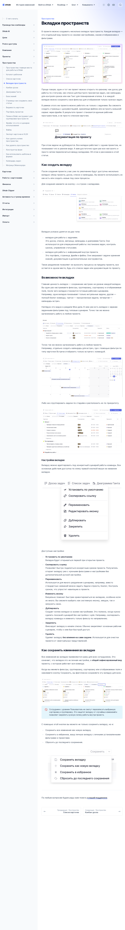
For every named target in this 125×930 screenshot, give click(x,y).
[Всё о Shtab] (6, 5)
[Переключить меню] (34, 25)
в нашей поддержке (97, 798)
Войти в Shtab (44, 5)
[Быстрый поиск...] (120, 5)
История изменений (25, 5)
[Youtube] (113, 5)
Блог (74, 5)
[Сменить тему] (104, 5)
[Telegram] (108, 5)
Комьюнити (87, 5)
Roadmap (61, 5)
